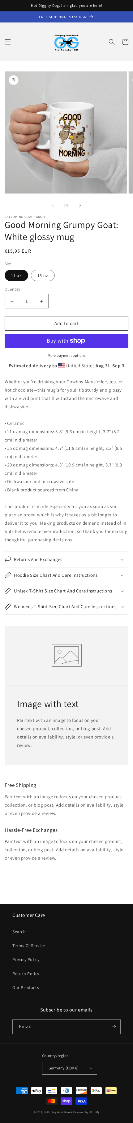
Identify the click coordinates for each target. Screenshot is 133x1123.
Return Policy (25, 973)
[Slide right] (80, 205)
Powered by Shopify (86, 1112)
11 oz (16, 275)
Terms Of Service (28, 945)
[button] (8, 42)
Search (19, 931)
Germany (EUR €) (64, 1068)
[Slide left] (53, 205)
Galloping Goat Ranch (58, 1112)
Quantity (12, 289)
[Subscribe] (113, 1026)
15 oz (42, 275)
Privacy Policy (25, 959)
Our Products (25, 987)
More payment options (67, 355)
